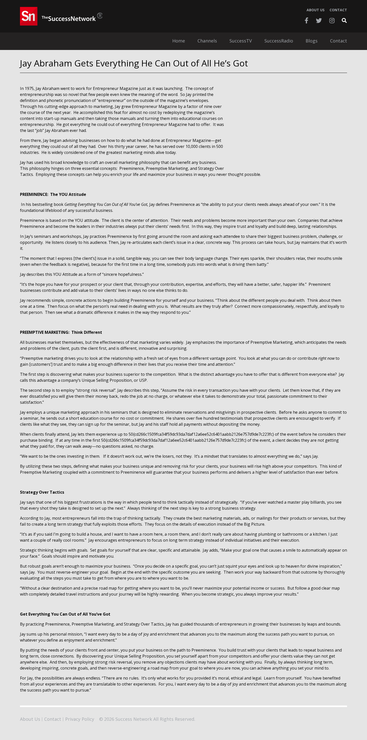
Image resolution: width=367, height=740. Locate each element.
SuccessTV (240, 41)
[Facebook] (306, 20)
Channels (207, 41)
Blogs (312, 41)
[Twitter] (319, 20)
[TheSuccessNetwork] (61, 16)
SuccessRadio (278, 41)
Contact (338, 10)
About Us (316, 10)
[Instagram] (332, 20)
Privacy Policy (79, 719)
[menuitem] (178, 41)
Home (178, 41)
